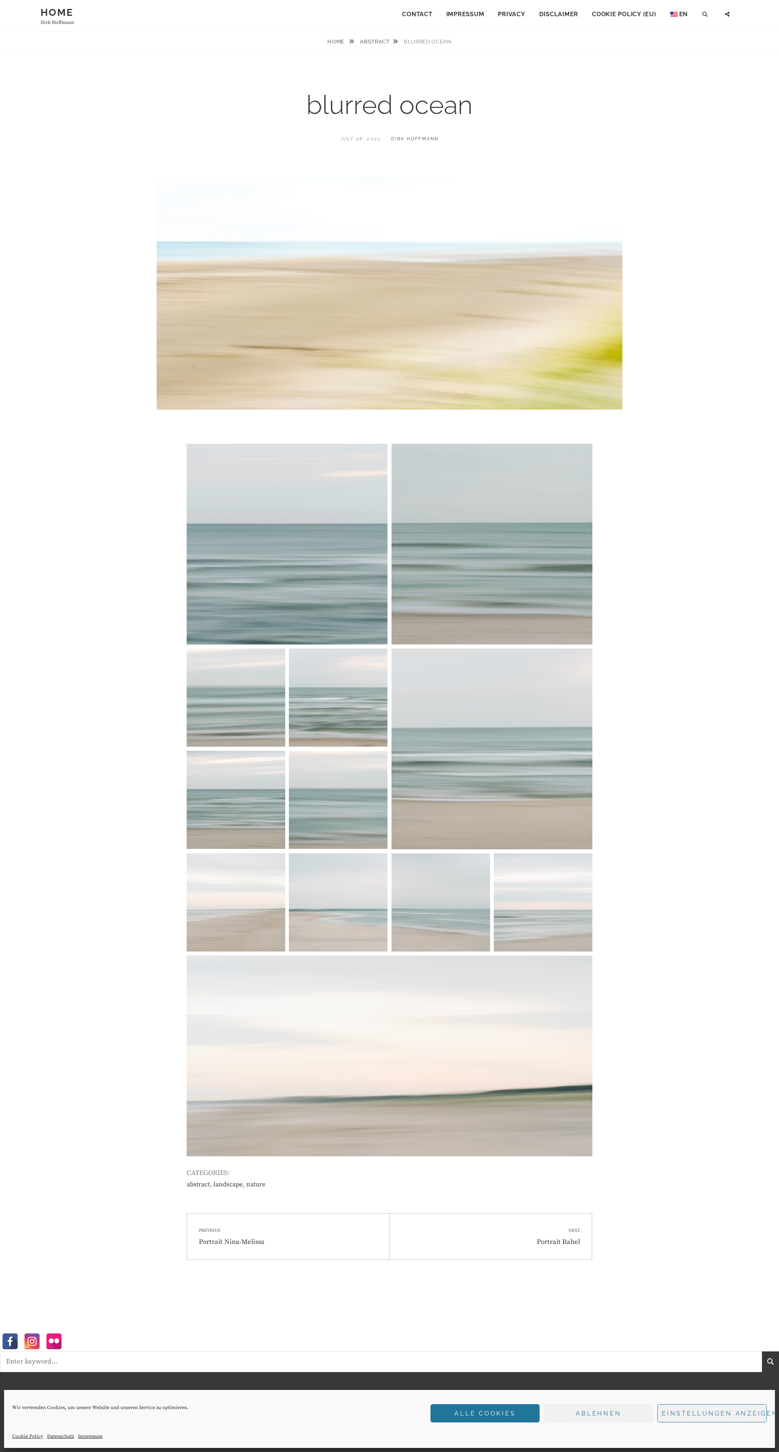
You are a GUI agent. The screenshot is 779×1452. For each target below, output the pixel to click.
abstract (375, 42)
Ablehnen (598, 1413)
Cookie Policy (27, 1436)
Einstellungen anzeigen (714, 1413)
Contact (417, 14)
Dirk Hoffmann (415, 139)
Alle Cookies (484, 1413)
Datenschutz (60, 1436)
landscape (228, 1184)
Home (57, 12)
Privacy (511, 14)
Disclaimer (559, 14)
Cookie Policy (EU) (624, 14)
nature (255, 1184)
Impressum (90, 1436)
